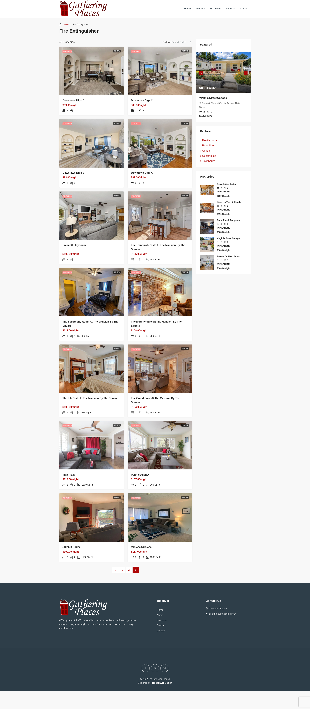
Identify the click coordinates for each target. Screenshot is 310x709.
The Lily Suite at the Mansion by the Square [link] (90, 398)
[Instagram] (164, 668)
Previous (201, 73)
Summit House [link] (71, 547)
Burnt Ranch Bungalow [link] (228, 220)
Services (230, 8)
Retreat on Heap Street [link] (228, 256)
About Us (200, 8)
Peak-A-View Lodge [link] (226, 184)
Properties (215, 8)
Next (246, 73)
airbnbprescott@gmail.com (223, 613)
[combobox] (181, 42)
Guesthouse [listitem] (209, 155)
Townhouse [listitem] (208, 161)
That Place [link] (68, 474)
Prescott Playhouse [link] (74, 245)
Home (187, 8)
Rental (117, 51)
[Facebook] (146, 668)
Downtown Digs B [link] (73, 172)
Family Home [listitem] (209, 140)
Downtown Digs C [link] (142, 100)
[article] (223, 87)
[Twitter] (155, 668)
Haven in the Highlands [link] (229, 202)
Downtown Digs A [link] (142, 172)
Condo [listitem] (206, 150)
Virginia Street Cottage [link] (213, 98)
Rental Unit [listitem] (208, 145)
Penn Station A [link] (140, 474)
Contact (244, 8)
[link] (91, 71)
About (160, 615)
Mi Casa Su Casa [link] (141, 547)
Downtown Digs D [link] (73, 100)
